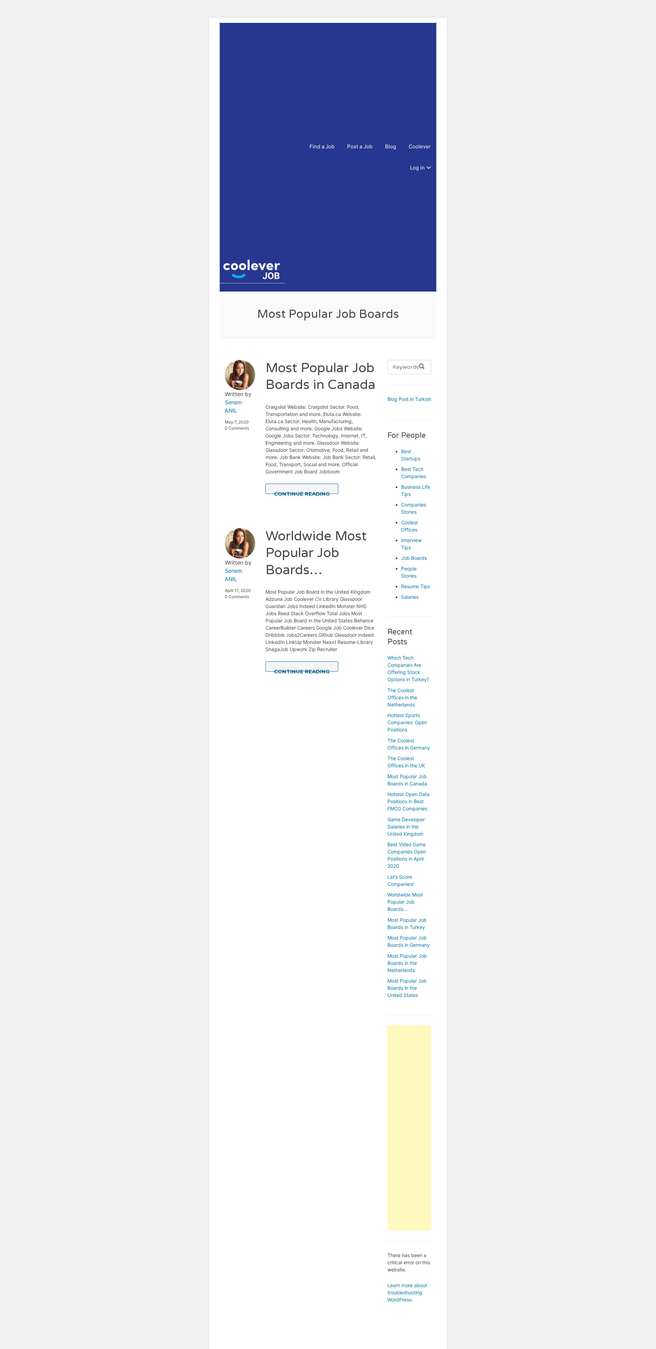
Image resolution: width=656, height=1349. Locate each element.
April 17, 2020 (238, 590)
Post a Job (359, 146)
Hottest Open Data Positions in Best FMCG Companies (408, 801)
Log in (417, 167)
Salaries (410, 597)
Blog (390, 146)
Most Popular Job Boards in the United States (407, 988)
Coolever (420, 146)
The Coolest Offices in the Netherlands (402, 697)
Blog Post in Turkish (409, 399)
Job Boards (414, 558)
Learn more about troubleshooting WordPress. (407, 1292)
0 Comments (237, 428)
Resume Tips (415, 586)
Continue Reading (302, 492)
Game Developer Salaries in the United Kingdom (406, 827)
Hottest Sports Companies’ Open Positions (407, 722)
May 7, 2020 (237, 421)
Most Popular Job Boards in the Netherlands (407, 963)
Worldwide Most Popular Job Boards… (316, 553)
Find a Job (322, 146)
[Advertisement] (258, 144)
